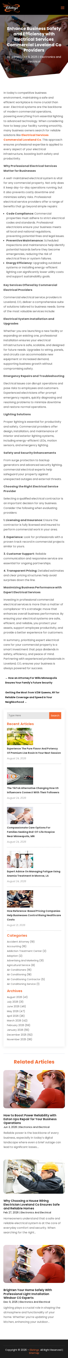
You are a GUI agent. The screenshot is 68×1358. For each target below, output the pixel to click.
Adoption (12, 956)
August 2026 (14, 997)
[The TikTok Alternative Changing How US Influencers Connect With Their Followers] (20, 776)
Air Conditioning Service (21, 984)
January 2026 (15, 1030)
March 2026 (14, 1020)
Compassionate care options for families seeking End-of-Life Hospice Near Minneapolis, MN (31, 832)
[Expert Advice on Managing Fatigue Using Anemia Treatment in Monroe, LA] (20, 860)
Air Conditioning (16, 974)
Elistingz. (35, 1350)
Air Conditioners (16, 970)
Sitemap (34, 1353)
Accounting (14, 946)
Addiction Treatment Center (24, 951)
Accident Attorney (18, 941)
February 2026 (15, 1025)
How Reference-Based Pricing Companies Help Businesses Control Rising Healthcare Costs (34, 915)
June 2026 (13, 1006)
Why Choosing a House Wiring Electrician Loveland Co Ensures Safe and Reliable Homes (31, 1204)
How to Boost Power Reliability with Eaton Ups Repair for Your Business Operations (30, 1119)
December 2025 (17, 1034)
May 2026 (13, 1011)
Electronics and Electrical (34, 1127)
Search (55, 715)
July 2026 (12, 1001)
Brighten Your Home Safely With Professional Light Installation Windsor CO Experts (27, 1294)
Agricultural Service (18, 965)
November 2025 (16, 1039)
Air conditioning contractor (23, 979)
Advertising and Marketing (23, 960)
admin (15, 57)
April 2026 (13, 1016)
